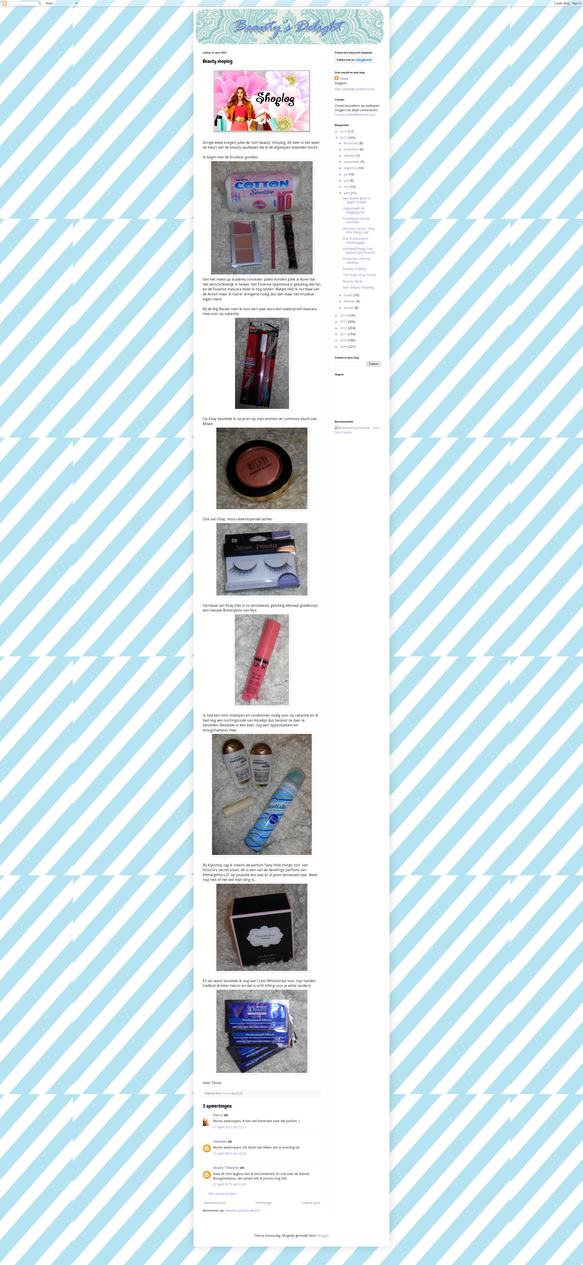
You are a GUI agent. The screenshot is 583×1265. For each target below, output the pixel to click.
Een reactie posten (222, 1193)
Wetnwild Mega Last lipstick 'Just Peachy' (359, 250)
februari (350, 301)
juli (346, 174)
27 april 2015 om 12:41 (230, 1184)
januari (349, 307)
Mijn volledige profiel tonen (355, 89)
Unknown (220, 1141)
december (351, 143)
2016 (344, 131)
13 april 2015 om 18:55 (230, 1153)
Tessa (343, 78)
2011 (344, 334)
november (352, 149)
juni (347, 180)
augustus (351, 168)
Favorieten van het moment (356, 220)
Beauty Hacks (353, 281)
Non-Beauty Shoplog (358, 287)
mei (347, 186)
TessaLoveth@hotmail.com (355, 114)
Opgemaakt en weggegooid (354, 210)
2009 (344, 346)
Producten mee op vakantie (356, 260)
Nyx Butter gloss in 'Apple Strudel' (357, 200)
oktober (350, 155)
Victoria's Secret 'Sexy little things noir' (359, 230)
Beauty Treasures (226, 1167)
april (347, 193)
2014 (344, 315)
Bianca (218, 1115)
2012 (344, 328)
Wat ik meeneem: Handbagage (355, 240)
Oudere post (311, 1202)
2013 (344, 321)
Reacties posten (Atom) (242, 1210)
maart (348, 295)
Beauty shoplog (354, 268)
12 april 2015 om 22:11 (230, 1127)
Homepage (263, 1202)
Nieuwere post (214, 1202)
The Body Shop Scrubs (359, 275)
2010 (344, 340)
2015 (344, 137)
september (352, 162)
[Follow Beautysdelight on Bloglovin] (354, 62)
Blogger (323, 1235)
